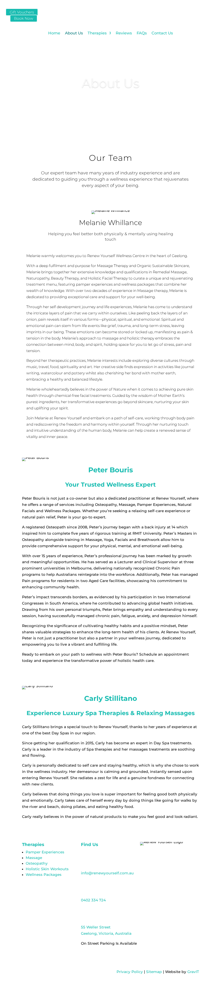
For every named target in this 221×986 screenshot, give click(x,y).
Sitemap (154, 972)
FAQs (142, 33)
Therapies (97, 33)
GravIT (193, 972)
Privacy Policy (130, 972)
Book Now (23, 18)
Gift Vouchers (22, 12)
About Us (74, 33)
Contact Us (162, 33)
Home (54, 33)
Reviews (124, 33)
